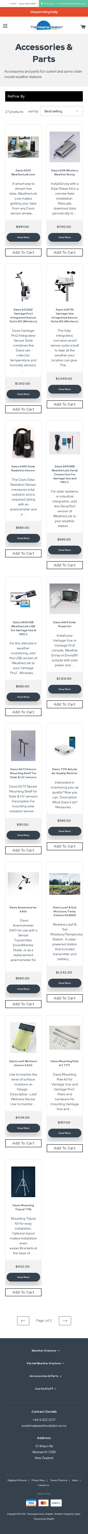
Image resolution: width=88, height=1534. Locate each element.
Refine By (16, 96)
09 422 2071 (49, 3)
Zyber (77, 1513)
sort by (33, 111)
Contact (13, 3)
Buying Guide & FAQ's (27, 3)
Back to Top (44, 1493)
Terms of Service (59, 1480)
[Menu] (5, 25)
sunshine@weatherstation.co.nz (72, 3)
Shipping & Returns (17, 1480)
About (75, 1480)
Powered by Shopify (44, 1518)
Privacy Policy (38, 1480)
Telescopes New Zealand (40, 1513)
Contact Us (43, 1485)
